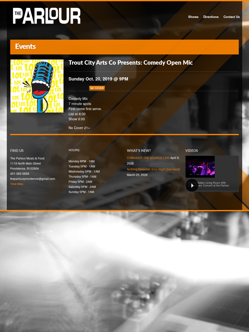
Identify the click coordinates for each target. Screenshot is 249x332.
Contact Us (231, 16)
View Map (16, 184)
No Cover (97, 88)
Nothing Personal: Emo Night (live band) (153, 169)
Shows (193, 16)
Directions (211, 16)
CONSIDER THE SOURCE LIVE (148, 158)
